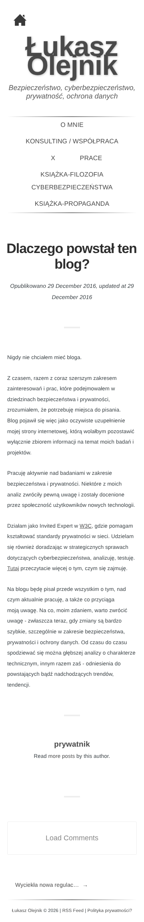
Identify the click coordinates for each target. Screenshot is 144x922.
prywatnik (72, 744)
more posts (61, 756)
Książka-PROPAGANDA (72, 204)
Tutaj (13, 568)
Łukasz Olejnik (71, 56)
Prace (91, 158)
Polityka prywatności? (110, 910)
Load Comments (72, 838)
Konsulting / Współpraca (72, 141)
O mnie (72, 125)
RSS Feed (73, 910)
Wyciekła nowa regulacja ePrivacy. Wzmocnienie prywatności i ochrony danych (51, 885)
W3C (86, 526)
